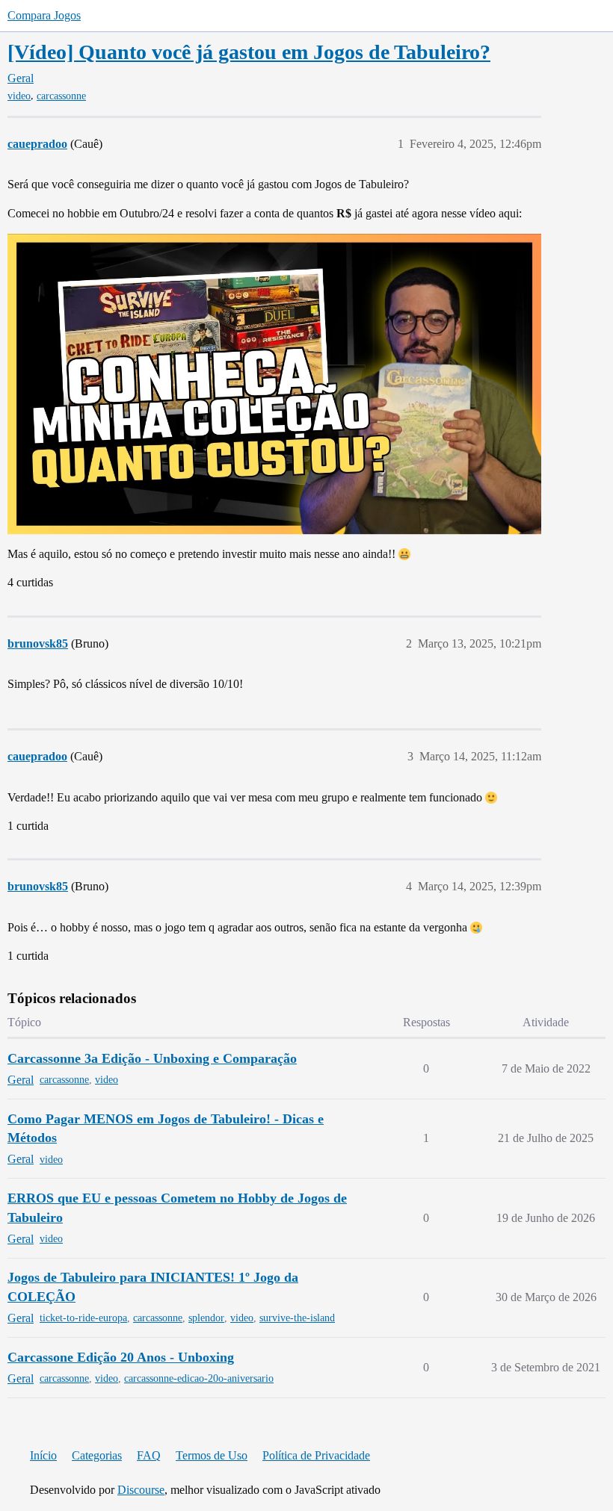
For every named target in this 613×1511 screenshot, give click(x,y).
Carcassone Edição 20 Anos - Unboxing (120, 1357)
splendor (206, 1318)
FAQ (149, 1455)
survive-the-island (297, 1318)
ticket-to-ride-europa (83, 1318)
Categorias (97, 1455)
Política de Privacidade (316, 1455)
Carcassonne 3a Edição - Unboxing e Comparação (152, 1058)
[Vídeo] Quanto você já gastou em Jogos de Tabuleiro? (248, 51)
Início (43, 1455)
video (19, 96)
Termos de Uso (211, 1455)
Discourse (140, 1489)
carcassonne (61, 96)
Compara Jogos (44, 15)
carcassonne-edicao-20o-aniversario (199, 1378)
